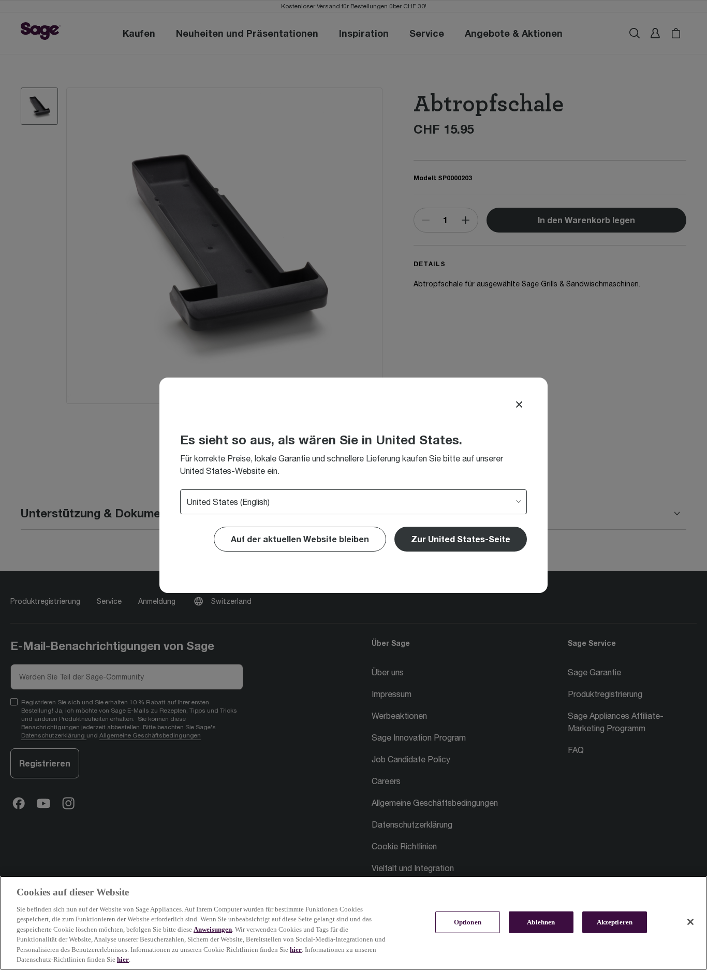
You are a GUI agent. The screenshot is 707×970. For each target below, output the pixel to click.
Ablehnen (541, 922)
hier (296, 949)
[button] (460, 539)
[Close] (519, 404)
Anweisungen (213, 929)
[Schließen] (690, 921)
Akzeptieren (614, 922)
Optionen (467, 922)
